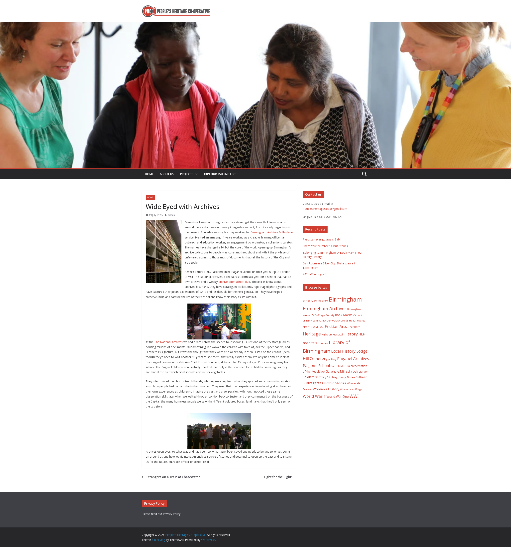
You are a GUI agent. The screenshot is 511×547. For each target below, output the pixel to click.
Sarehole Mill (335, 371)
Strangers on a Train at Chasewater (173, 477)
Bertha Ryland (310, 300)
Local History (343, 351)
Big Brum (323, 300)
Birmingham (345, 299)
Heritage (312, 334)
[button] (195, 174)
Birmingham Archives (325, 308)
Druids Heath (348, 320)
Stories (351, 377)
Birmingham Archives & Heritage (272, 232)
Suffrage (361, 377)
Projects (186, 174)
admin (171, 215)
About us (167, 174)
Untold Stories (335, 383)
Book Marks (344, 315)
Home (149, 174)
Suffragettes (313, 383)
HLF (361, 334)
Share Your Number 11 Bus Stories (325, 246)
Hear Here (354, 327)
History (351, 334)
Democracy (333, 320)
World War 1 (314, 396)
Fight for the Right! (278, 477)
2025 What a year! (314, 274)
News (150, 197)
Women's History (326, 389)
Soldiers (309, 377)
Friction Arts (336, 326)
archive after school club (234, 282)
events (361, 320)
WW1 (355, 396)
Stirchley (320, 377)
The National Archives (168, 342)
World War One (338, 396)
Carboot (357, 315)
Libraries (323, 343)
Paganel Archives (353, 358)
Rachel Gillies (339, 366)
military (332, 359)
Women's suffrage (351, 389)
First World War (316, 327)
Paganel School (316, 365)
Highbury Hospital (332, 334)
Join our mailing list (220, 174)
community (319, 320)
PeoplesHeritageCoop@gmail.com (325, 209)
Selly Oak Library (356, 371)
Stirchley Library (336, 377)
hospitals (310, 342)
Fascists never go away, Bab (321, 239)
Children (307, 320)
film (305, 327)
